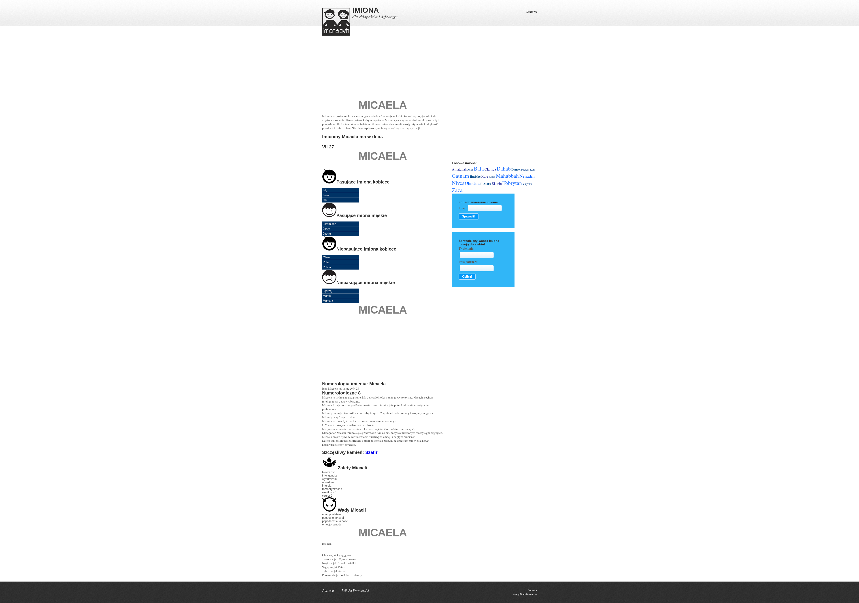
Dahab (504, 168)
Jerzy (326, 228)
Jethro (327, 233)
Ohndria (472, 183)
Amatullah (459, 169)
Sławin (497, 183)
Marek (327, 295)
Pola (326, 262)
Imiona (532, 590)
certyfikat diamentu (525, 594)
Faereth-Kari (528, 169)
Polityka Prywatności (355, 590)
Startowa (531, 12)
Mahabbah (507, 175)
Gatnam (460, 175)
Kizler (492, 176)
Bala (479, 168)
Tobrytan (512, 182)
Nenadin (527, 176)
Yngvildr (527, 184)
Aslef (470, 169)
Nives (458, 182)
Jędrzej (327, 291)
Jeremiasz (329, 224)
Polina (327, 267)
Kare (484, 176)
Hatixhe (475, 176)
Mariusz (328, 300)
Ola (325, 200)
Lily (325, 190)
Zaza (457, 190)
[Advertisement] (486, 57)
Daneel (516, 169)
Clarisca (490, 169)
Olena (326, 257)
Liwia (326, 195)
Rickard (485, 183)
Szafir (371, 452)
